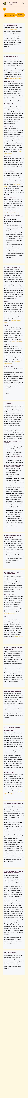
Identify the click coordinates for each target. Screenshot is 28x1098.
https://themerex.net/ (10, 29)
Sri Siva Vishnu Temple (13, 3)
